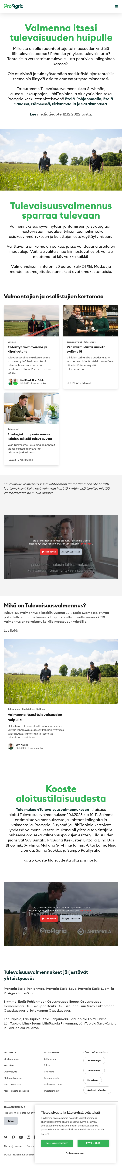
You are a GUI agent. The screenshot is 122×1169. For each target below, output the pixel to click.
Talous (47, 1065)
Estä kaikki (93, 1143)
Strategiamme (11, 1058)
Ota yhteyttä (10, 1071)
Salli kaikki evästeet (57, 1143)
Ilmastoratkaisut (52, 1090)
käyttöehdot (86, 543)
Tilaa (11, 1120)
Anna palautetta (12, 1084)
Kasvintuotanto (51, 1078)
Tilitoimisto (49, 1071)
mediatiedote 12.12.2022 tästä (64, 114)
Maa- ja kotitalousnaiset (16, 1090)
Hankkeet (92, 1080)
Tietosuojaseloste (12, 1146)
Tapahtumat (94, 1070)
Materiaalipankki (12, 1078)
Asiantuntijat (94, 1060)
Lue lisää (45, 1134)
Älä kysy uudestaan (70, 552)
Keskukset (9, 1065)
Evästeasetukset (75, 1153)
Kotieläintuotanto (52, 1084)
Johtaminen (50, 1058)
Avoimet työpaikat (97, 1090)
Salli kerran (50, 552)
